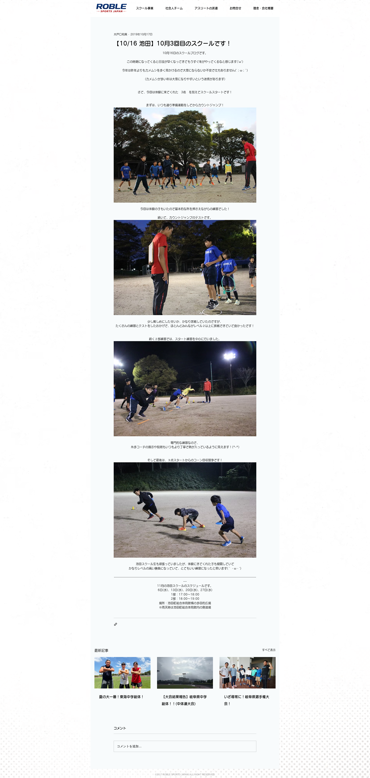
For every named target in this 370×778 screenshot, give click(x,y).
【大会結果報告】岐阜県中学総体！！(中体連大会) (184, 700)
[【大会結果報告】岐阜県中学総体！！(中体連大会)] (185, 673)
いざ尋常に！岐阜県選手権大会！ (246, 700)
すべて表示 (269, 650)
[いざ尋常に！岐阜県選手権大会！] (247, 672)
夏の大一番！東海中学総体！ (121, 697)
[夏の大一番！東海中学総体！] (122, 672)
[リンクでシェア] (115, 624)
